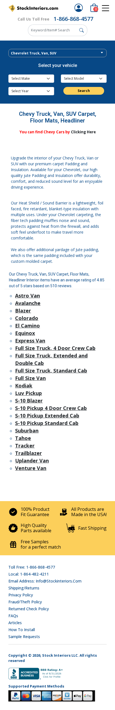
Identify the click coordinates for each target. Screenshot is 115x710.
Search (84, 90)
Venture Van (30, 468)
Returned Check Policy (28, 608)
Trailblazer (28, 453)
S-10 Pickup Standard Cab (46, 423)
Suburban (27, 430)
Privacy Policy (20, 595)
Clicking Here (83, 131)
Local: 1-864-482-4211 (28, 574)
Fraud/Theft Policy (25, 601)
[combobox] (57, 53)
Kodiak (23, 385)
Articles (15, 622)
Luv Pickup (28, 393)
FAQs (13, 615)
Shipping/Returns (23, 588)
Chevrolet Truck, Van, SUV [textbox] (33, 53)
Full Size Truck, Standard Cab (51, 370)
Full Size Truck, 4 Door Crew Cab (55, 348)
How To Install (21, 629)
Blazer (23, 310)
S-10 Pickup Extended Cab (47, 415)
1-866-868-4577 (73, 18)
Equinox (25, 333)
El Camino (27, 325)
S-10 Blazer (29, 400)
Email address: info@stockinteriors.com (45, 581)
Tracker (25, 445)
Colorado (26, 318)
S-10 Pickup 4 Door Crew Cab (51, 408)
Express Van (30, 340)
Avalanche (27, 303)
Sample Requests (24, 636)
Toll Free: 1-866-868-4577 (31, 567)
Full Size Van (30, 378)
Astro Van (27, 295)
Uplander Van (32, 460)
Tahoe (23, 438)
